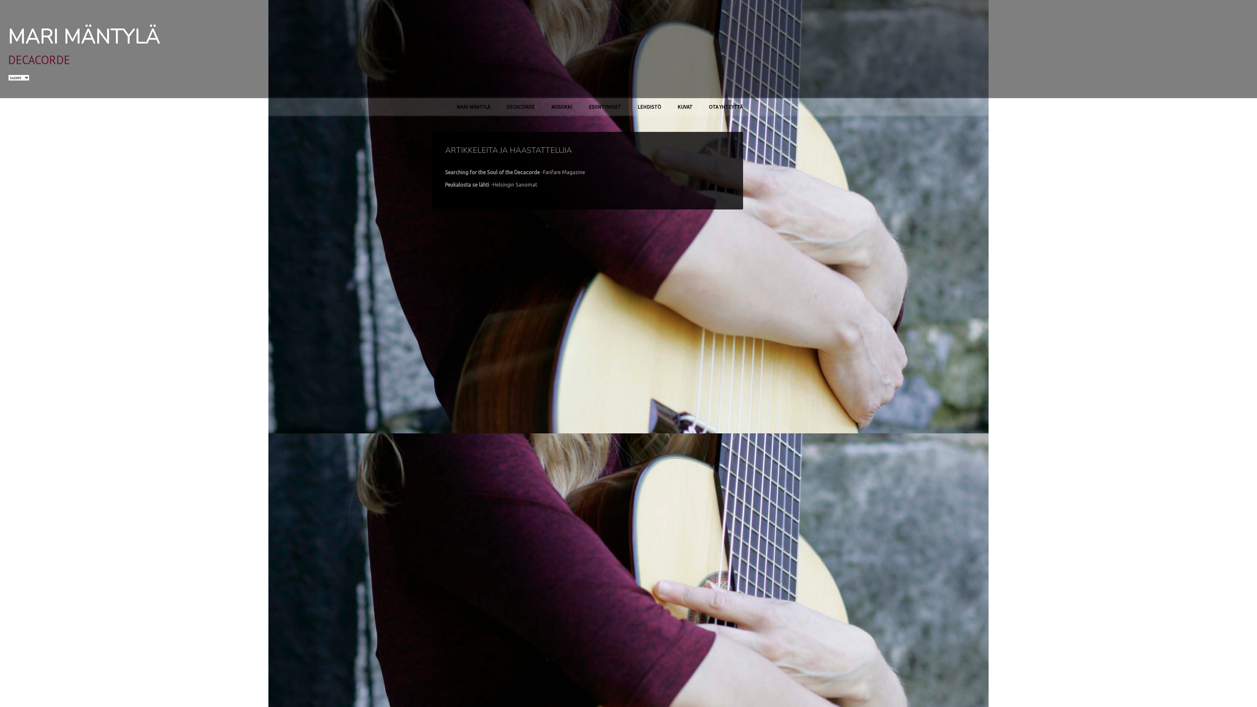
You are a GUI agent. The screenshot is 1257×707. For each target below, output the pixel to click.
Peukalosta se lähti (491, 185)
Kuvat (685, 106)
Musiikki (562, 106)
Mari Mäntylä (84, 37)
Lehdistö (649, 106)
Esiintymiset (605, 106)
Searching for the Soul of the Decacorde (515, 172)
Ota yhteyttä (726, 106)
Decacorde (521, 106)
